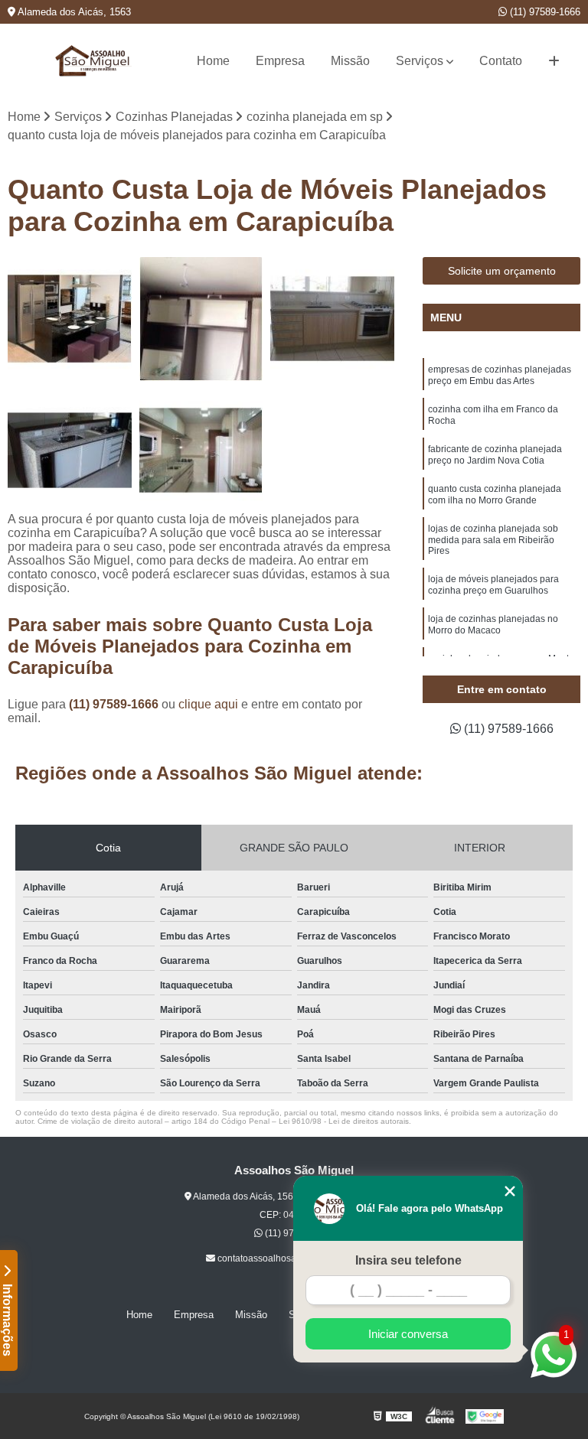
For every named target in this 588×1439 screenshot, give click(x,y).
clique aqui (208, 704)
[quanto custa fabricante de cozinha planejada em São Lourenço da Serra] (70, 451)
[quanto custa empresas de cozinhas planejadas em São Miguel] (332, 319)
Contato (500, 60)
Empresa (280, 60)
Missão (350, 60)
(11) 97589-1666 (543, 12)
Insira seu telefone (408, 1260)
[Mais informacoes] (554, 61)
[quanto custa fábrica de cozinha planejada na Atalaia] (70, 319)
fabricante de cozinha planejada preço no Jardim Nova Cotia (495, 455)
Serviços (419, 60)
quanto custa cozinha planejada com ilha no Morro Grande (494, 494)
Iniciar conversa (408, 1333)
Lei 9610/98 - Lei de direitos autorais (344, 1121)
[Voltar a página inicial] (93, 61)
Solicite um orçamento (502, 271)
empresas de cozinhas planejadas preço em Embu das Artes (499, 375)
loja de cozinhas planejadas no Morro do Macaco (493, 625)
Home (213, 60)
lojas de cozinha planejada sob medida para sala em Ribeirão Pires (493, 539)
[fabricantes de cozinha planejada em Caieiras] (201, 451)
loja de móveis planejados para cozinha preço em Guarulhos (493, 585)
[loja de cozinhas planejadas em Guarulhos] (201, 319)
